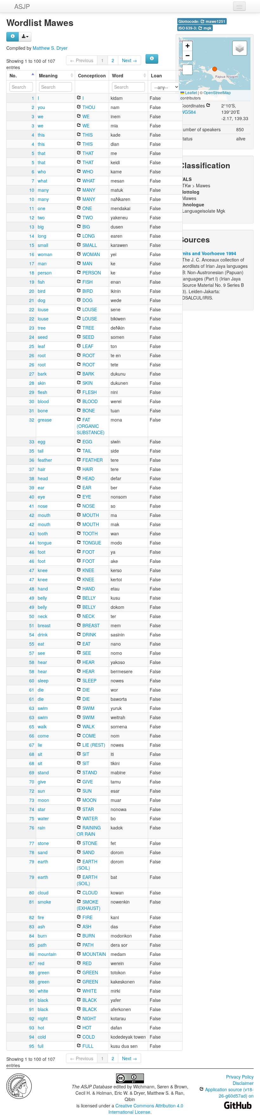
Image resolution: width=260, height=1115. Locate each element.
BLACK (89, 1000)
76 (31, 827)
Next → (129, 60)
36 (31, 460)
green (43, 972)
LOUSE (89, 309)
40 (31, 496)
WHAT (88, 180)
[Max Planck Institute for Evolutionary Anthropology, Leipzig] (19, 1085)
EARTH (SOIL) (87, 864)
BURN (88, 935)
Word (117, 75)
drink (43, 634)
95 (31, 1046)
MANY (88, 190)
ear (41, 487)
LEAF (87, 346)
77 (31, 843)
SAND (87, 852)
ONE (86, 208)
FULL (87, 1046)
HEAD (87, 478)
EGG (86, 441)
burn (42, 935)
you (41, 107)
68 (31, 754)
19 (31, 282)
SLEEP (88, 680)
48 (31, 588)
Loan (156, 75)
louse (43, 309)
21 (31, 300)
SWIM (87, 708)
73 (31, 800)
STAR (87, 809)
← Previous (81, 60)
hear (42, 662)
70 (31, 781)
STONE (89, 843)
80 (31, 892)
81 (31, 902)
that (41, 153)
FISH (87, 282)
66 (31, 735)
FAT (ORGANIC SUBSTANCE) (91, 425)
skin (42, 383)
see (41, 653)
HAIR (87, 469)
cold (42, 1037)
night (43, 1018)
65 (31, 726)
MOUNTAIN (93, 954)
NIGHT (88, 1018)
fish (41, 282)
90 (31, 991)
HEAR (87, 662)
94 (31, 1037)
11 (31, 208)
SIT (85, 754)
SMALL (89, 245)
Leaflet (190, 92)
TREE (87, 328)
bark (42, 374)
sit (40, 754)
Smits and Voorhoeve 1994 (207, 253)
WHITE (89, 991)
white (43, 991)
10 (31, 190)
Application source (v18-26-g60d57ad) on (229, 1092)
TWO (87, 217)
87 (31, 963)
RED (86, 963)
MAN (86, 263)
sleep (43, 680)
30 (31, 401)
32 (31, 419)
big (41, 226)
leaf (41, 346)
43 (31, 533)
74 (31, 809)
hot (41, 1027)
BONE (88, 410)
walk (42, 726)
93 (31, 1027)
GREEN (89, 972)
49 (31, 598)
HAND (88, 588)
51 (31, 625)
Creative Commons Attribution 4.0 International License (146, 1108)
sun (41, 791)
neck (42, 616)
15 (31, 245)
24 (31, 337)
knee (43, 570)
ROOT (88, 355)
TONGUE (91, 542)
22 (31, 309)
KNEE (87, 570)
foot (41, 552)
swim (43, 708)
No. (13, 75)
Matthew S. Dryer (50, 48)
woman (45, 254)
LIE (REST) (93, 745)
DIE (85, 689)
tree (42, 328)
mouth (44, 515)
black (43, 1000)
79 (31, 861)
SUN (86, 791)
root (42, 355)
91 (31, 1000)
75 (31, 818)
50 (31, 616)
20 (31, 291)
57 (31, 653)
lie (40, 745)
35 (31, 451)
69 (31, 772)
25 (31, 346)
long (42, 236)
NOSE (88, 506)
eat (41, 644)
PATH (87, 945)
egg (41, 441)
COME (88, 735)
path (42, 945)
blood (43, 401)
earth (43, 861)
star (41, 809)
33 (31, 441)
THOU (88, 107)
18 (31, 272)
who (42, 171)
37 (31, 469)
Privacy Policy (240, 1076)
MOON (88, 800)
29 (31, 392)
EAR (86, 487)
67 (31, 745)
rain (41, 827)
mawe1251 (215, 21)
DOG (87, 300)
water (43, 818)
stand (43, 772)
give (42, 781)
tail (40, 451)
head (43, 478)
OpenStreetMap (217, 92)
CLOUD (89, 892)
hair (41, 469)
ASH (86, 926)
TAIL (86, 451)
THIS (87, 135)
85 (31, 945)
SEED (87, 337)
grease (45, 419)
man (42, 263)
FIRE (87, 917)
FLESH (89, 392)
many (43, 190)
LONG (88, 236)
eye (41, 496)
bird (41, 291)
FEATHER (92, 460)
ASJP (22, 6)
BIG (85, 226)
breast (44, 625)
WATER (89, 818)
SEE (86, 653)
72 (31, 791)
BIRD (87, 291)
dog (41, 300)
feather (45, 460)
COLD (88, 1037)
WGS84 (188, 112)
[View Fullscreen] (187, 69)
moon (43, 800)
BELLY (88, 598)
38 (31, 478)
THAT (87, 153)
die (41, 689)
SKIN (87, 383)
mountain (47, 954)
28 (31, 383)
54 (31, 634)
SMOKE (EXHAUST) (89, 905)
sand (43, 852)
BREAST (90, 625)
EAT (86, 644)
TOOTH (89, 533)
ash (41, 926)
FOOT (88, 552)
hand (43, 588)
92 (31, 1018)
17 (31, 263)
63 (31, 708)
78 (31, 852)
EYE (86, 496)
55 (31, 644)
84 (31, 935)
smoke (44, 902)
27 (31, 374)
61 (31, 689)
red (41, 963)
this (41, 135)
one (41, 208)
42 (31, 515)
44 (31, 542)
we (40, 116)
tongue (45, 542)
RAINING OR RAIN (89, 830)
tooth (43, 533)
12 (31, 217)
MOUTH (90, 515)
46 (31, 552)
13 (31, 226)
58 (31, 662)
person (45, 272)
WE (85, 116)
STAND (89, 772)
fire (41, 917)
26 (31, 355)
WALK (87, 726)
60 (31, 680)
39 (31, 487)
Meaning (48, 75)
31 (31, 410)
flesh (42, 392)
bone (43, 410)
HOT (86, 1027)
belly (42, 598)
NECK (87, 616)
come (43, 735)
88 (31, 972)
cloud (43, 892)
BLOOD (89, 401)
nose (43, 506)
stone (43, 843)
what (42, 180)
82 (31, 917)
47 (31, 570)
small (43, 245)
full (40, 1046)
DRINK (88, 634)
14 (31, 236)
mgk (207, 28)
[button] (214, 69)
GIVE (87, 781)
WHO (87, 171)
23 (31, 328)
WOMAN (90, 254)
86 (31, 954)
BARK (87, 374)
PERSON (91, 272)
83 (31, 926)
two (41, 217)
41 (31, 506)
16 (31, 254)
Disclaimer (243, 1083)
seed (43, 337)
